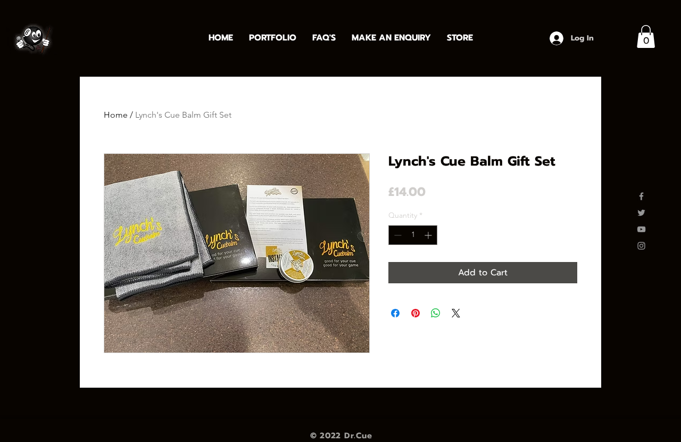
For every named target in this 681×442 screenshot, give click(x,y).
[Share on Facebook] (395, 313)
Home (116, 115)
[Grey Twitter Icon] (641, 213)
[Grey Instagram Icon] (641, 246)
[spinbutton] (412, 235)
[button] (645, 36)
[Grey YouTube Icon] (641, 229)
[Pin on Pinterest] (415, 313)
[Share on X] (456, 313)
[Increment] (429, 235)
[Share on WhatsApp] (435, 313)
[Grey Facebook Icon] (641, 196)
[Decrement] (396, 235)
